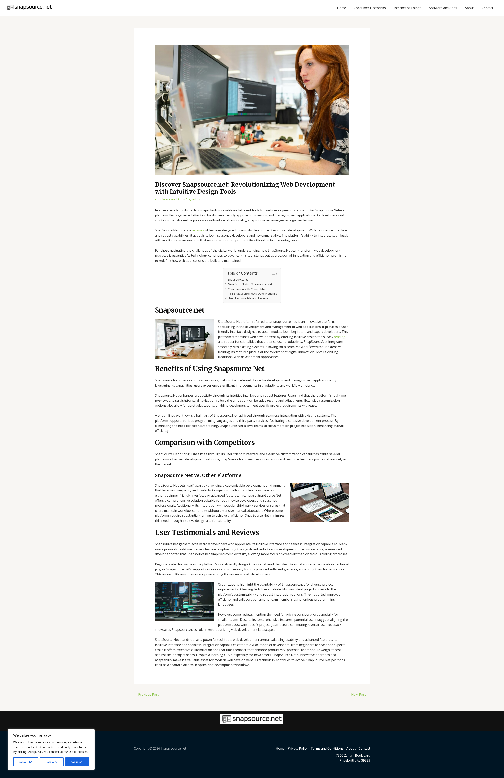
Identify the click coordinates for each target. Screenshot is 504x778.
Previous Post (146, 694)
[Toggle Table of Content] (272, 273)
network (198, 230)
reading (339, 337)
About (469, 8)
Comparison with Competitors (248, 289)
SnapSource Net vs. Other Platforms (255, 293)
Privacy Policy (298, 748)
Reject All (52, 761)
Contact (487, 8)
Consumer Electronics (370, 8)
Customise (26, 761)
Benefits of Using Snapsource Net (250, 284)
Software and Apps (443, 8)
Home (341, 8)
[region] (51, 749)
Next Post (360, 694)
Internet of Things (407, 8)
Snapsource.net (238, 279)
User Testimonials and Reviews (248, 298)
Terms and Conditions (327, 748)
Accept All (77, 761)
